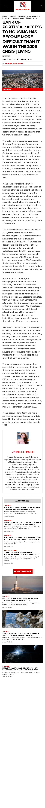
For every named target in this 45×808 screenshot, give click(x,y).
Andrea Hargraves (14, 64)
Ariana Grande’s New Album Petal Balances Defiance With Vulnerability (21, 553)
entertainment (10, 551)
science (7, 505)
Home (4, 16)
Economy (12, 16)
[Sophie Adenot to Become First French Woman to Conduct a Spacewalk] (22, 619)
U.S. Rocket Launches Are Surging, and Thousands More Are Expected (22, 508)
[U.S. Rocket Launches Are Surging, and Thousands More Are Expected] (22, 585)
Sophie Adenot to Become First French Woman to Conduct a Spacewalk (22, 523)
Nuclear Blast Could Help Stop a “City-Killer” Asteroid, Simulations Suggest (22, 538)
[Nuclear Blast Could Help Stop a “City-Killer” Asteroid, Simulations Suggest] (22, 654)
